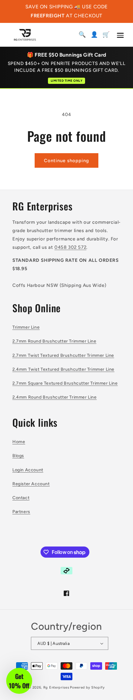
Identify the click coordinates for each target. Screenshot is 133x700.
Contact (20, 497)
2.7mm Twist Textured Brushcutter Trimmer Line (63, 355)
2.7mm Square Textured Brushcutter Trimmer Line (65, 383)
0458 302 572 (70, 247)
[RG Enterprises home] (25, 34)
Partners (21, 511)
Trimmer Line (26, 327)
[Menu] (120, 35)
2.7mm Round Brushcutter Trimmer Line (54, 341)
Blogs (18, 455)
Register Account (31, 483)
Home (18, 441)
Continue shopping (66, 160)
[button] (19, 681)
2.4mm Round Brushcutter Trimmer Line (54, 397)
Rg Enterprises (56, 687)
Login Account (27, 470)
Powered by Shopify (87, 687)
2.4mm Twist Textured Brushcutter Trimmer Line (63, 369)
